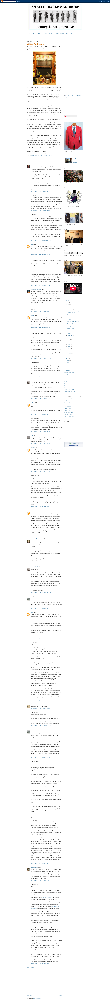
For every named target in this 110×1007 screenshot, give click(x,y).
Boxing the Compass (69, 374)
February (70, 351)
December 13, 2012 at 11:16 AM (41, 592)
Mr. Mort (66, 378)
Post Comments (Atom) (38, 998)
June (69, 342)
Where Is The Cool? (69, 389)
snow (45, 155)
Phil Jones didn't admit (48, 897)
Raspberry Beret (68, 414)
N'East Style (67, 380)
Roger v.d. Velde (34, 380)
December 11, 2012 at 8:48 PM (40, 210)
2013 (67, 305)
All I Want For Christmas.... (73, 321)
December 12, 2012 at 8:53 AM (40, 311)
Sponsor (51, 33)
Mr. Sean (33, 402)
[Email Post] (45, 153)
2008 (67, 362)
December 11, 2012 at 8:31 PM (40, 191)
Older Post (59, 995)
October (70, 333)
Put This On (67, 382)
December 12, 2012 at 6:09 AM (40, 254)
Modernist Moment (71, 323)
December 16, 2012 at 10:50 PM (41, 638)
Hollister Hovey (68, 404)
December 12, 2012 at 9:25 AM (40, 327)
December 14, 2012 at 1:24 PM (40, 608)
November (70, 331)
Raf (31, 510)
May (69, 344)
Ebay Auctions (44, 36)
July (69, 340)
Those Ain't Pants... (71, 317)
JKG (31, 596)
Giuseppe (33, 704)
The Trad (66, 385)
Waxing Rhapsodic (71, 326)
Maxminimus (67, 376)
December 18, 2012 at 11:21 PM (41, 814)
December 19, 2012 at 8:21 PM (40, 863)
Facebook (30, 36)
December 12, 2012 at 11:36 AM (41, 358)
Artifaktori (66, 400)
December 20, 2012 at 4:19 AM (40, 880)
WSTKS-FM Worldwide (36, 289)
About (39, 33)
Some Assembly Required (36, 538)
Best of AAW (69, 33)
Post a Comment (30, 967)
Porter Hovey (67, 410)
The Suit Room (68, 384)
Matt (32, 435)
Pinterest (37, 36)
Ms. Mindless (67, 406)
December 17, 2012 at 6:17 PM (40, 708)
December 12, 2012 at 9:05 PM (40, 535)
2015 (67, 300)
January (70, 353)
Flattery (69, 315)
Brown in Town (70, 328)
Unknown (33, 447)
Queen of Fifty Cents (69, 412)
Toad (65, 387)
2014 (67, 302)
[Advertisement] (44, 981)
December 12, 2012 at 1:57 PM (40, 414)
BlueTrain (33, 315)
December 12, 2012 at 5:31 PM (40, 431)
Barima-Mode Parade (69, 372)
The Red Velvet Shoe (69, 416)
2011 (67, 356)
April (69, 346)
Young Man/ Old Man (69, 391)
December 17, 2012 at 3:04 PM (40, 700)
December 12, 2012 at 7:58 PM (40, 507)
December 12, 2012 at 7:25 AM (40, 285)
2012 (67, 307)
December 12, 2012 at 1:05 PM (40, 376)
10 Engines (67, 370)
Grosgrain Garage (68, 402)
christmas (34, 155)
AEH (32, 244)
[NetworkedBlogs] (74, 443)
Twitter (76, 33)
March (69, 349)
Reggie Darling (34, 867)
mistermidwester (34, 163)
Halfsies (69, 319)
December (70, 309)
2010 (67, 358)
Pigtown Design (68, 408)
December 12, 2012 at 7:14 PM (40, 443)
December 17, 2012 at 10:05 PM (41, 725)
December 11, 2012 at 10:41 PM (41, 240)
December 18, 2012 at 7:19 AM (40, 757)
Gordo (32, 612)
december (40, 155)
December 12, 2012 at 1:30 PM (40, 398)
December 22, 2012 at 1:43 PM (40, 964)
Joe (75, 158)
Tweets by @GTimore (69, 109)
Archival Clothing (68, 399)
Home (29, 33)
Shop (34, 33)
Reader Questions (60, 33)
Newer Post (29, 995)
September (70, 335)
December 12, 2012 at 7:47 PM (40, 471)
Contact (45, 33)
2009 (67, 360)
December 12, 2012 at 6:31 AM (40, 268)
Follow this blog (74, 445)
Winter (50, 155)
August (69, 337)
